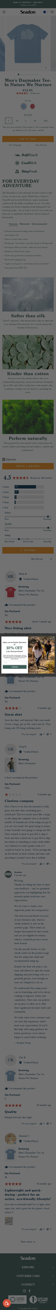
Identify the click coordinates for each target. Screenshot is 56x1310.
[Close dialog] (53, 638)
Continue (14, 667)
